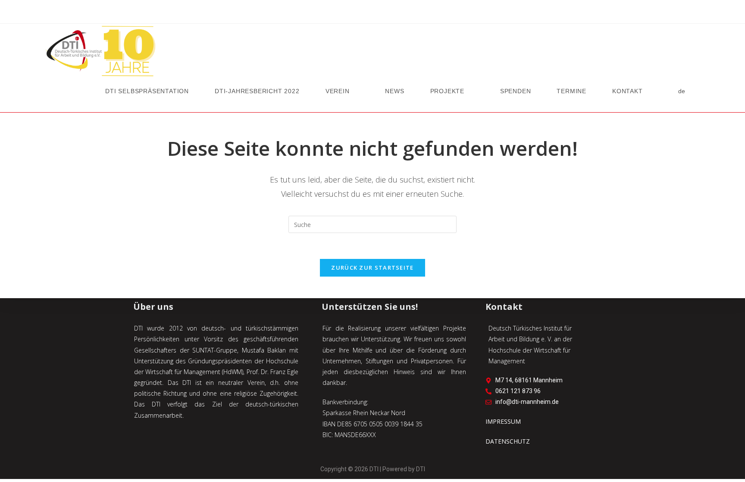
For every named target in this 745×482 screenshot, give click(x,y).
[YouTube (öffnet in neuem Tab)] (372, 13)
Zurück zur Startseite (372, 267)
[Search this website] (372, 224)
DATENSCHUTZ (507, 441)
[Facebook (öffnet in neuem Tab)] (350, 13)
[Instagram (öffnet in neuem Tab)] (361, 13)
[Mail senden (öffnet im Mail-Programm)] (383, 13)
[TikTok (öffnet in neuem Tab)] (395, 13)
